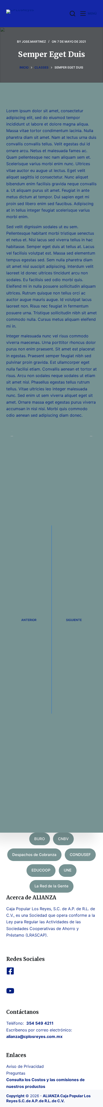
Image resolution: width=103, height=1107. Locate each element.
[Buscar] (72, 13)
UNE (68, 870)
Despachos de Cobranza (34, 854)
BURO (39, 838)
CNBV (63, 838)
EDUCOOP (41, 870)
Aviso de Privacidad (25, 1066)
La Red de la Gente (51, 886)
